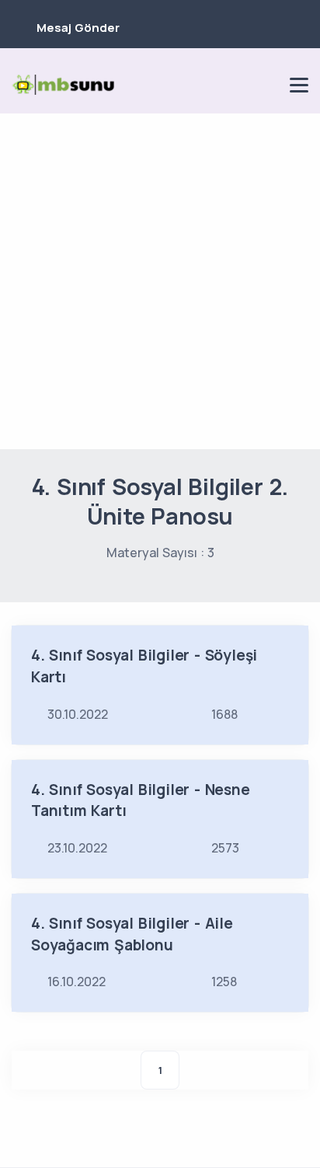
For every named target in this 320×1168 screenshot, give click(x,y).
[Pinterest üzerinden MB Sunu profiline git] (266, 84)
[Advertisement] (160, 281)
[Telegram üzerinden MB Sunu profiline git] (213, 84)
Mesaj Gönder (78, 27)
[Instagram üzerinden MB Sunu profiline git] (240, 84)
